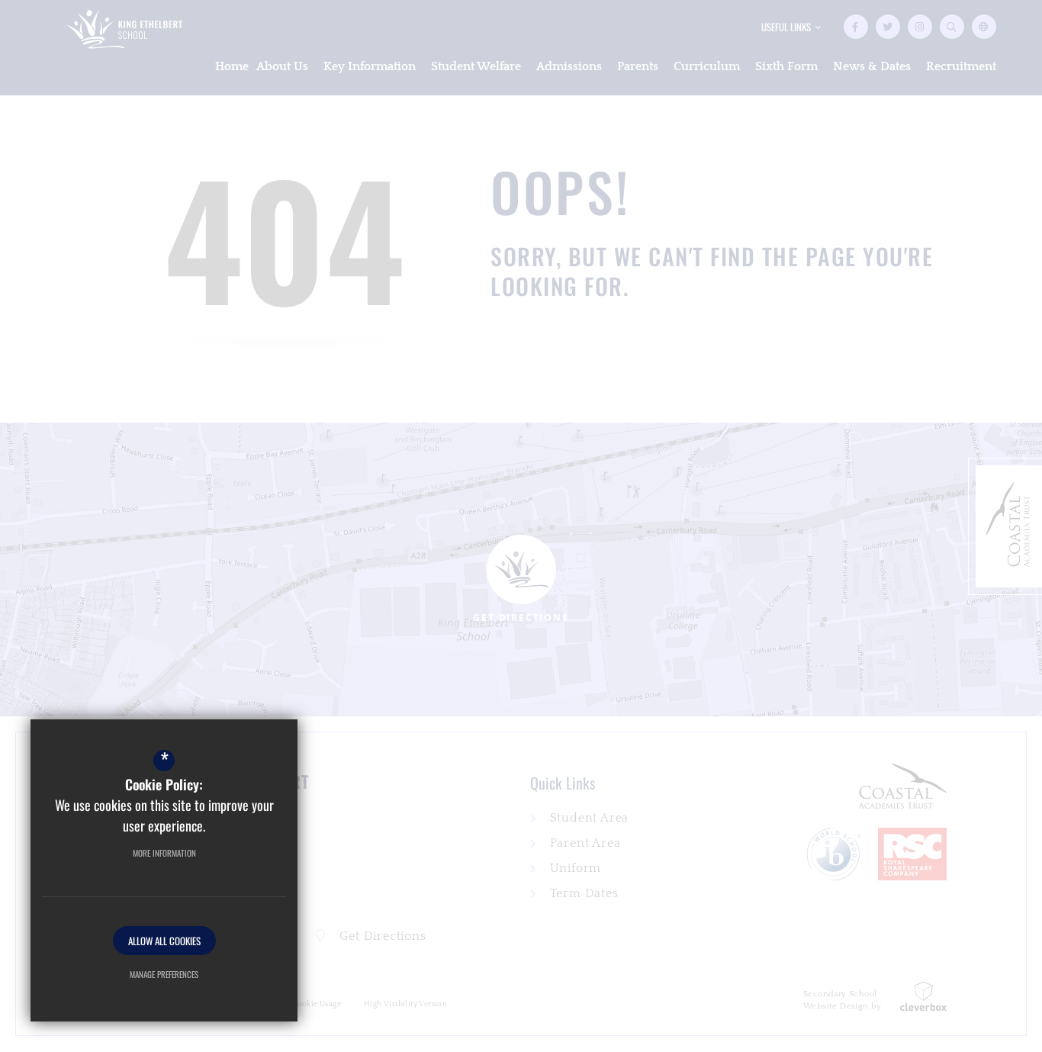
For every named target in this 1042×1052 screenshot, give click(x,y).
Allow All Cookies (164, 940)
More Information (164, 853)
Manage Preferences (164, 974)
